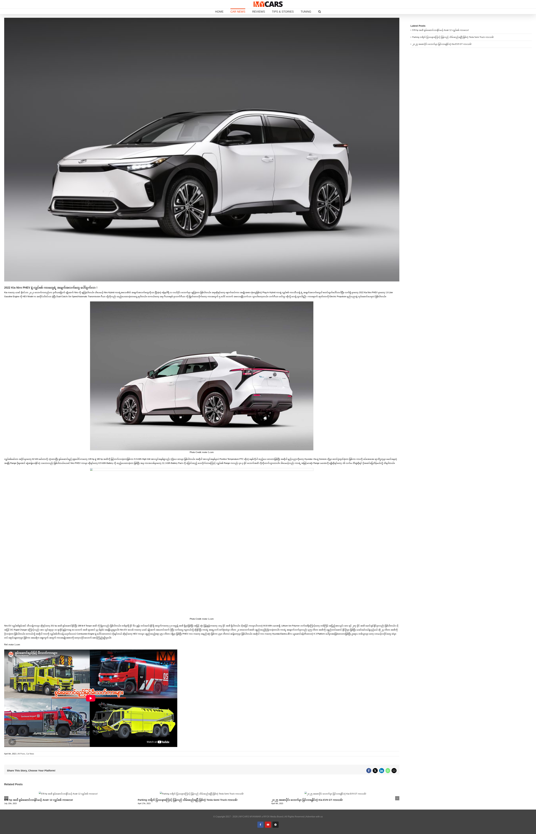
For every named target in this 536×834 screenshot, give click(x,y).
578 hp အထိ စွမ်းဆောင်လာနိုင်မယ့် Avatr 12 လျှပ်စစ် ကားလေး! (38, 800)
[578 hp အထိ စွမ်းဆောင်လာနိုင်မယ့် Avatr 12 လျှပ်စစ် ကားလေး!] (68, 793)
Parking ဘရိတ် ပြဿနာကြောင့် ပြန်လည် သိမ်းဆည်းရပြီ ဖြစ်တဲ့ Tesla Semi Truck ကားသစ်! (188, 800)
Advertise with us (314, 816)
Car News (30, 754)
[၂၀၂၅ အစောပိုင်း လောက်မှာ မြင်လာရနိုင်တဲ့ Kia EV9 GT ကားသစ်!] (335, 793)
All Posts (21, 754)
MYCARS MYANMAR (250, 816)
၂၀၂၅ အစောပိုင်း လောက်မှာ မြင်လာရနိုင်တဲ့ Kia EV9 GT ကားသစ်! (307, 800)
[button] (319, 11)
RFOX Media (269, 816)
